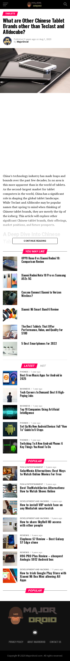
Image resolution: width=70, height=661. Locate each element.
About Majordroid (36, 642)
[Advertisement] (35, 133)
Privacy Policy (16, 642)
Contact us (55, 642)
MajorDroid (22, 42)
